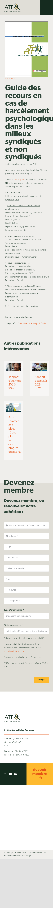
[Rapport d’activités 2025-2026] (13, 364)
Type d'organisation (14, 610)
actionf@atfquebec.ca (14, 651)
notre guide (20, 180)
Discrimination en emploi (28, 323)
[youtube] (10, 774)
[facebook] (5, 774)
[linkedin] (15, 774)
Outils (43, 323)
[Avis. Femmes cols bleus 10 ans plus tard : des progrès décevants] (13, 405)
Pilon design (26, 856)
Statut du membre (13, 625)
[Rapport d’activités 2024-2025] (39, 364)
